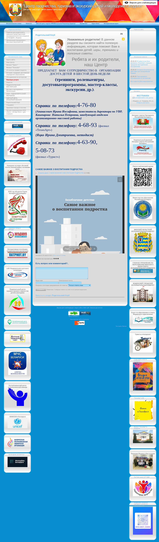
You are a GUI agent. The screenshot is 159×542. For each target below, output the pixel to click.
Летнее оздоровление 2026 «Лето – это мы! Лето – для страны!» (16, 112)
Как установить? (74, 316)
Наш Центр (10, 62)
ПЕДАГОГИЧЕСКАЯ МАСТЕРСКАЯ (13, 86)
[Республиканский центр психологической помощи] (17, 405)
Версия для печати (96, 307)
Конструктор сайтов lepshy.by (79, 319)
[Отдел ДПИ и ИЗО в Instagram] (143, 390)
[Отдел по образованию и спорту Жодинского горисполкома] (143, 323)
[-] (17, 446)
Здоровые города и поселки (16, 108)
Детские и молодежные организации (14, 90)
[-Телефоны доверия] (17, 154)
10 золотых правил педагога (16, 70)
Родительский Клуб (15, 29)
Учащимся (10, 105)
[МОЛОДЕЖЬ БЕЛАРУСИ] (17, 467)
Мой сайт (86, 307)
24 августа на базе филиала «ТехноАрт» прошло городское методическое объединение (141, 63)
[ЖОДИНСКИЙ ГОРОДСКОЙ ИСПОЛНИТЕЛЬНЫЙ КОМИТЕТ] (143, 301)
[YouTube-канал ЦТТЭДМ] (143, 496)
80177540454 (143, 96)
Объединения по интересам (16, 77)
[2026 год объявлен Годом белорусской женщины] (17, 221)
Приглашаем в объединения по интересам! (140, 77)
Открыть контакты (143, 103)
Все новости (134, 81)
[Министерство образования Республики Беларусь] (143, 218)
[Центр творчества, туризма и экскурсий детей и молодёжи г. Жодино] (73, 314)
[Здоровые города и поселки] (17, 238)
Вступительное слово (15, 57)
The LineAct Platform (121, 326)
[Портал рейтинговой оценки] (143, 187)
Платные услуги (12, 80)
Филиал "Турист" (12, 65)
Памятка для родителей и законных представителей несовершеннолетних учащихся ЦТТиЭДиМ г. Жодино (17, 35)
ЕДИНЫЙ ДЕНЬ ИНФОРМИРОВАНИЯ (14, 99)
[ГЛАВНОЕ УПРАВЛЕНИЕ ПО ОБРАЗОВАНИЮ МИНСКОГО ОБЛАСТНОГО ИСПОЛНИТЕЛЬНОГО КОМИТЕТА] (143, 272)
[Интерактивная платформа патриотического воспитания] (17, 257)
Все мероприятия (146, 81)
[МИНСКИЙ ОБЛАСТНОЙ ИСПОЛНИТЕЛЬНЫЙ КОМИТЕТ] (143, 252)
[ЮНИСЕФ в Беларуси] (17, 428)
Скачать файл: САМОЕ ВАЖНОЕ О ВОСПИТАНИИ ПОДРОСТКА (61, 173)
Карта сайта (10, 60)
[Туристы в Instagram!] (143, 352)
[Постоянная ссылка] (59, 255)
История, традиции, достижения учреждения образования (17, 73)
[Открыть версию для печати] (121, 33)
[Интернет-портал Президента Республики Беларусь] (143, 129)
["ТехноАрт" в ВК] (143, 419)
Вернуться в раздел (53, 295)
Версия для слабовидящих (65, 307)
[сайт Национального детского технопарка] (17, 278)
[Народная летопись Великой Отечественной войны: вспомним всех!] (17, 180)
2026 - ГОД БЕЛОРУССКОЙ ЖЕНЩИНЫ (16, 94)
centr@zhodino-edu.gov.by (144, 98)
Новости (9, 82)
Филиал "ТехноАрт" (13, 67)
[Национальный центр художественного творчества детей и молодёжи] (17, 309)
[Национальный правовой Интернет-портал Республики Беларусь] (143, 155)
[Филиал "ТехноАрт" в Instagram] (143, 442)
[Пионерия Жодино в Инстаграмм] (143, 469)
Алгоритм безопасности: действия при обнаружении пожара (142, 71)
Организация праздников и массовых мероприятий (15, 41)
